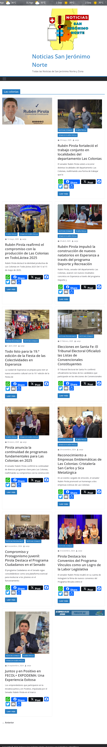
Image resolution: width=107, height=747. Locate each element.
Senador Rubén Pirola (67, 135)
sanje (77, 140)
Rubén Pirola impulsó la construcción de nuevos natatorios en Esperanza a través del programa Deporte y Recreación (78, 255)
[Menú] (4, 79)
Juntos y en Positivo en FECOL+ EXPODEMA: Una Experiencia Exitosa (24, 675)
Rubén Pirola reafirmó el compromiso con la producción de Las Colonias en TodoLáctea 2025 (27, 251)
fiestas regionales (13, 341)
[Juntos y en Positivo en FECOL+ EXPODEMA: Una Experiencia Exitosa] (27, 633)
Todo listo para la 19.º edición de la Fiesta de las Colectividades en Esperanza (25, 358)
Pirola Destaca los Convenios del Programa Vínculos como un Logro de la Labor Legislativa (79, 563)
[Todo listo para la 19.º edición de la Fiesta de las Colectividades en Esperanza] (27, 324)
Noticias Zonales (65, 130)
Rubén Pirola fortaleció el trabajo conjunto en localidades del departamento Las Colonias (80, 152)
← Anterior (8, 722)
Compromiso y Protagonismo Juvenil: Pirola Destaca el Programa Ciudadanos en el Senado (26, 558)
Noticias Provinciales (67, 336)
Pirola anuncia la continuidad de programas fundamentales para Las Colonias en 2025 (26, 454)
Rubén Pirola (81, 130)
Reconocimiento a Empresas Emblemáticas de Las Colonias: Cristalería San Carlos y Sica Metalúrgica (80, 464)
